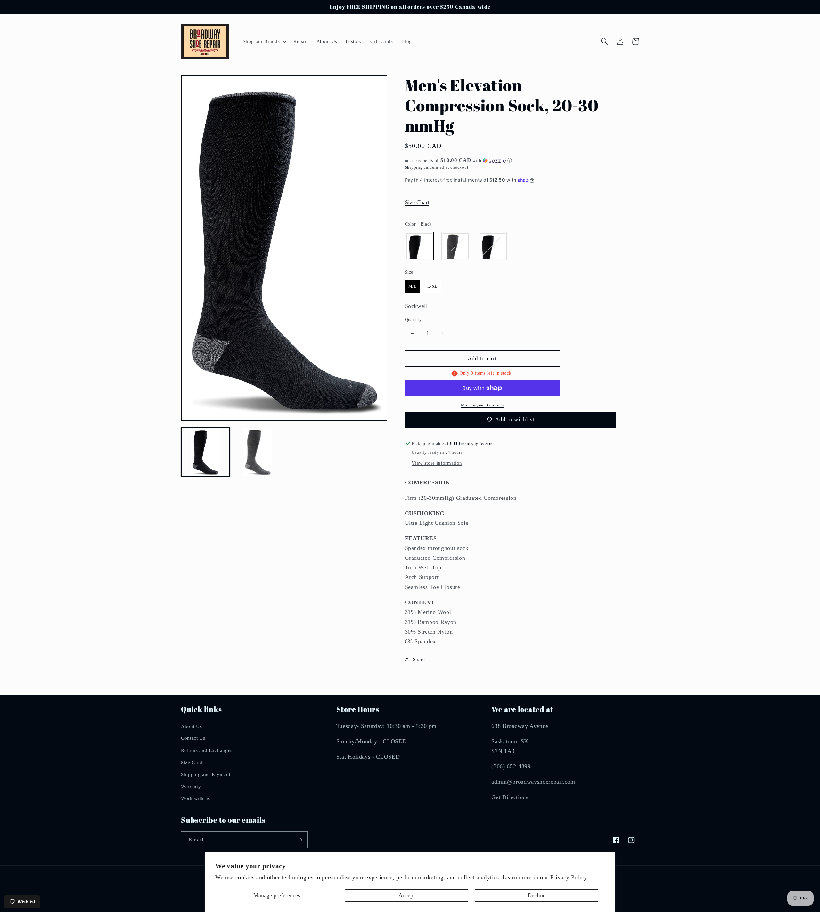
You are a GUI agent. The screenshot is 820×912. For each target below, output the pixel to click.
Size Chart (417, 202)
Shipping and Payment (205, 774)
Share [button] (419, 659)
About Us (191, 726)
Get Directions (509, 797)
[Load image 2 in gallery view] (258, 452)
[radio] (419, 246)
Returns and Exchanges (207, 750)
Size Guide (193, 762)
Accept (406, 895)
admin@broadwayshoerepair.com (533, 782)
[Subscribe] (300, 839)
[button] (264, 41)
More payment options (482, 405)
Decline (536, 895)
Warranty (191, 786)
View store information (437, 462)
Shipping (414, 167)
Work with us (195, 798)
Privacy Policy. (569, 877)
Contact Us (193, 738)
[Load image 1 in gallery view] (205, 452)
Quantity (413, 319)
